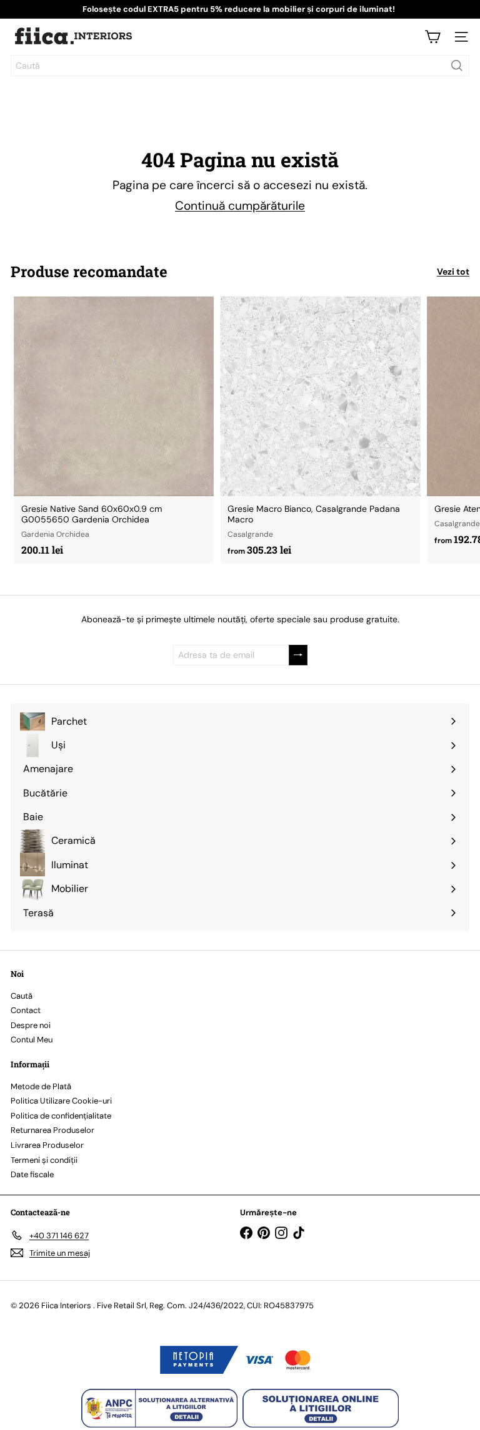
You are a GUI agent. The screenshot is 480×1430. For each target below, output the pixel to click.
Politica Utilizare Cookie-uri (61, 1100)
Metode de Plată (41, 1086)
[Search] (456, 65)
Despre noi (31, 1025)
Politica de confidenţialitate (61, 1115)
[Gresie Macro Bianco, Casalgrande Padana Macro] (320, 430)
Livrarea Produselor (47, 1145)
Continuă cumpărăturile (240, 205)
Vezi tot (453, 272)
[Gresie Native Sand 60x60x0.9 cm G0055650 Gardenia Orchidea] (114, 429)
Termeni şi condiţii (44, 1160)
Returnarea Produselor (52, 1130)
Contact (26, 1010)
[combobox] (240, 65)
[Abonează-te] (298, 655)
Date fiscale (32, 1174)
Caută (21, 996)
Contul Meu (31, 1039)
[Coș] (432, 37)
